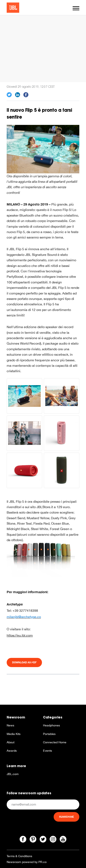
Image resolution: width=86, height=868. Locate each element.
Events (47, 750)
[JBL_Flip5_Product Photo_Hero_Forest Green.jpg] (61, 470)
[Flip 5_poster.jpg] (61, 396)
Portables (49, 734)
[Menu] (76, 8)
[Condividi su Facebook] (25, 94)
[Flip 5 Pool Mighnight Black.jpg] (24, 396)
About (10, 742)
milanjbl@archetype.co (24, 617)
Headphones (51, 725)
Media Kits (13, 734)
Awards (12, 750)
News (10, 725)
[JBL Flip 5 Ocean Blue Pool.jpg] (43, 148)
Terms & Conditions (19, 856)
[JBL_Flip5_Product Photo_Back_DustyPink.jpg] (61, 433)
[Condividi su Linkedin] (17, 94)
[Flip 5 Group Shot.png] (43, 559)
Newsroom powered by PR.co (27, 862)
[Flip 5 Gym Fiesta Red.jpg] (24, 433)
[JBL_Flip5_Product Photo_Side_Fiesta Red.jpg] (24, 470)
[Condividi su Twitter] (9, 94)
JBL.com (13, 774)
